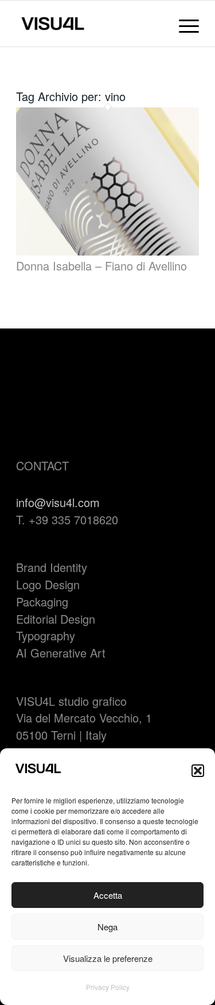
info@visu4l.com (58, 502)
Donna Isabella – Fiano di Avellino (101, 265)
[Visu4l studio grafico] (89, 24)
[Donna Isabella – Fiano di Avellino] (107, 250)
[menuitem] (183, 24)
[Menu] (183, 24)
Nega (107, 927)
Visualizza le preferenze (108, 958)
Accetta (107, 895)
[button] (198, 770)
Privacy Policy (108, 987)
